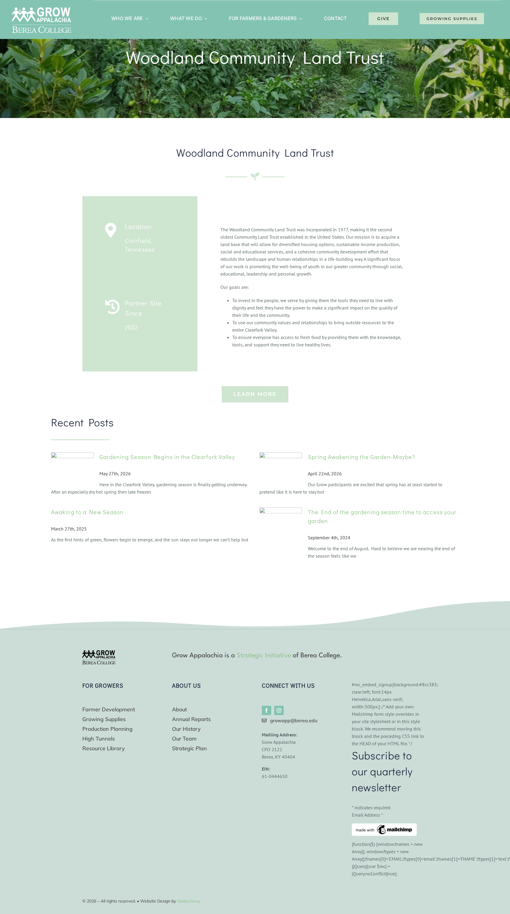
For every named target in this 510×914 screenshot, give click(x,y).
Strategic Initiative (264, 655)
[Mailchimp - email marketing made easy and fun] (384, 827)
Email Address (367, 815)
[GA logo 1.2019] (98, 653)
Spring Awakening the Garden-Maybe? (361, 457)
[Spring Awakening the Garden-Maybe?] (280, 469)
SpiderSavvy (188, 901)
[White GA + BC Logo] (41, 10)
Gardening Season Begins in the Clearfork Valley (167, 457)
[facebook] (266, 710)
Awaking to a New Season (87, 512)
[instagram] (279, 710)
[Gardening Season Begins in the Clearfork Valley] (72, 469)
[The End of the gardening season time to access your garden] (280, 530)
